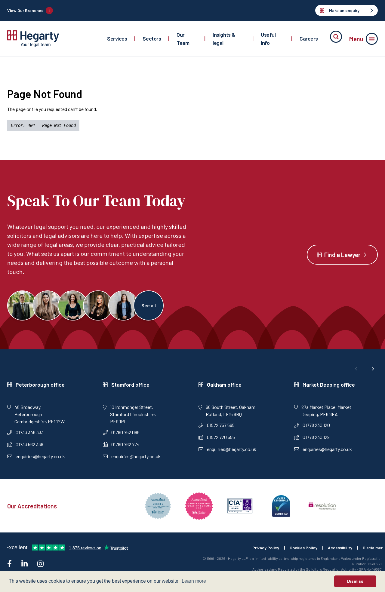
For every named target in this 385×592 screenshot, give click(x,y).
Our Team (183, 38)
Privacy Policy (265, 547)
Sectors (152, 38)
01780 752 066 (125, 432)
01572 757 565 (221, 425)
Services (117, 38)
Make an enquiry (344, 10)
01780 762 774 (125, 444)
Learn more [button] (194, 581)
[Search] (336, 37)
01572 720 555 (221, 437)
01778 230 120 (316, 425)
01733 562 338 (29, 444)
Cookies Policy (303, 547)
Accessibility (340, 547)
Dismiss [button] (355, 581)
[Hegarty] (33, 38)
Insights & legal (224, 38)
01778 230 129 (316, 437)
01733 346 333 (30, 432)
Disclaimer (373, 547)
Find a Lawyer (342, 254)
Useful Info (268, 38)
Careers (309, 38)
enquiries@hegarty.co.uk (40, 456)
